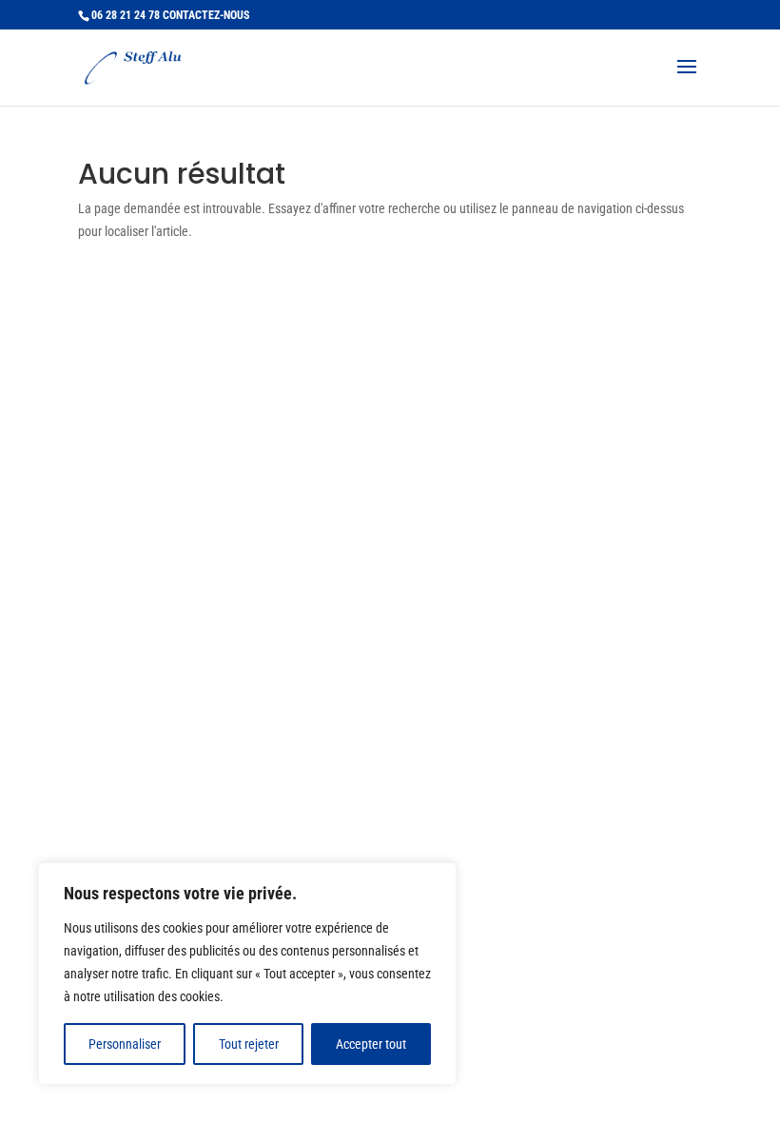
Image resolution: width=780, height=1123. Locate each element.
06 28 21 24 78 (125, 15)
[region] (247, 973)
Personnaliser (124, 1044)
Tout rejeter (249, 1044)
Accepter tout (371, 1044)
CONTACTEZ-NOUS (206, 15)
